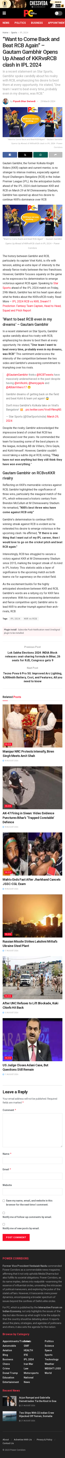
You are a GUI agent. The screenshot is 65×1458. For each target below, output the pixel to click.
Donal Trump (10, 1373)
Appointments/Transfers (17, 1341)
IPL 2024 (24, 32)
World (48, 1373)
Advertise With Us (23, 1439)
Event (27, 1341)
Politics (20, 22)
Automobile (9, 1345)
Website (7, 1185)
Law (26, 1368)
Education (8, 1377)
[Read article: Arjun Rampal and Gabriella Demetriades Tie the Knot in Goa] (9, 1401)
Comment (9, 1110)
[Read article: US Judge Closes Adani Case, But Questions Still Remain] (32, 1039)
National (28, 1377)
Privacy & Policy (44, 1439)
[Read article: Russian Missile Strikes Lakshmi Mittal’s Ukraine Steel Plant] (32, 916)
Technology (51, 1359)
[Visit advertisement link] (32, 4)
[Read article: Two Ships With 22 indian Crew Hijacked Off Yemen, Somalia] (9, 1416)
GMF (26, 1345)
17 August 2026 (11, 951)
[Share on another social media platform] (56, 155)
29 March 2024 (48, 101)
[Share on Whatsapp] (40, 155)
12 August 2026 (11, 1013)
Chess (6, 1364)
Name (7, 1153)
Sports (14, 32)
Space (48, 1350)
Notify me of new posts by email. (21, 1228)
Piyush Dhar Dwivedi (24, 101)
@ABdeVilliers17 (16, 387)
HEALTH (28, 1350)
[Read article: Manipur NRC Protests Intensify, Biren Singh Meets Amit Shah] (32, 725)
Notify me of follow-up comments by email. (27, 1217)
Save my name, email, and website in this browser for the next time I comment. (29, 1202)
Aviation (7, 1350)
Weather (49, 1364)
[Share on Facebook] (10, 155)
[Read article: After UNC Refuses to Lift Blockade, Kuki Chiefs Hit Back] (32, 977)
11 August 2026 (11, 1074)
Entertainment (11, 1382)
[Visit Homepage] (30, 13)
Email (7, 1169)
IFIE (26, 1354)
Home (5, 32)
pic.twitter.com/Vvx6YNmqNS (43, 409)
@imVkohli (21, 383)
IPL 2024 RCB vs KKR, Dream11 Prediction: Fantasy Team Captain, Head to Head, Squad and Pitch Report (32, 306)
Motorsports (31, 1373)
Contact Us (8, 1443)
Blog (8, 744)
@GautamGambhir (17, 374)
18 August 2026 (11, 761)
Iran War (28, 1364)
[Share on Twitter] (25, 155)
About (6, 1439)
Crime (6, 1368)
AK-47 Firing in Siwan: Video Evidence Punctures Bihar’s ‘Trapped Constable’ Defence (28, 817)
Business (37, 22)
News (6, 22)
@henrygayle (36, 383)
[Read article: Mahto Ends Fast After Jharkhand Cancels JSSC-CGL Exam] (32, 854)
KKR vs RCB (30, 619)
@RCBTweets (45, 374)
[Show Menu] (4, 13)
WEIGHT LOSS (53, 1368)
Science (49, 1345)
